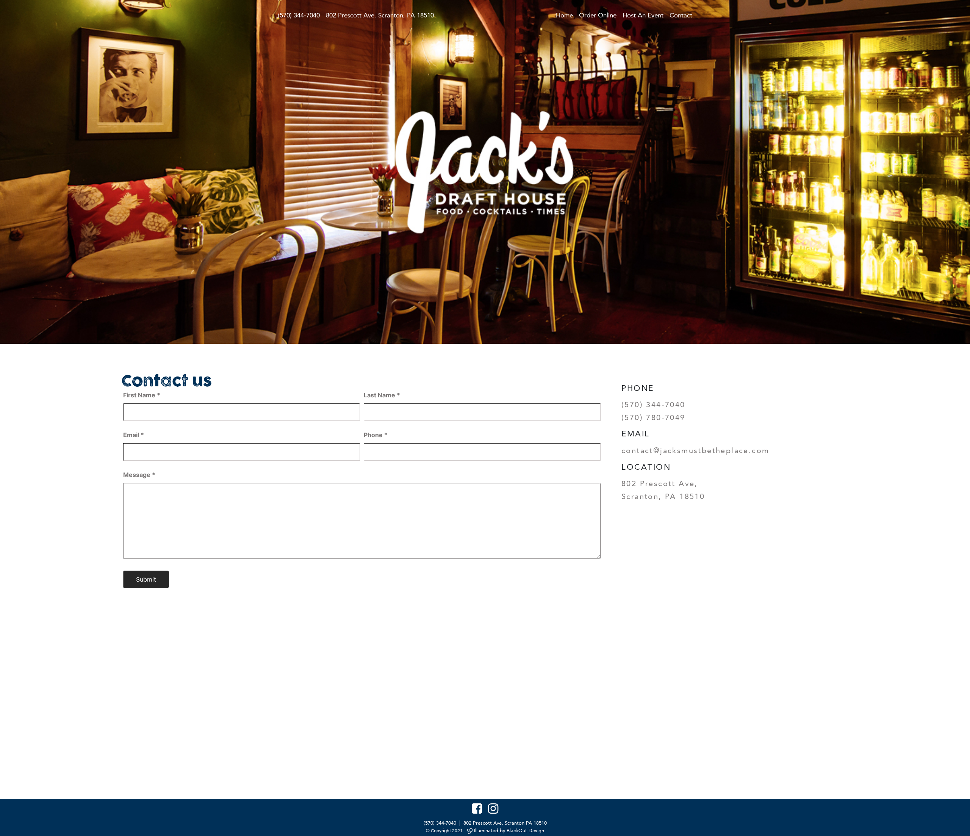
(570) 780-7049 (653, 417)
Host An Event (643, 15)
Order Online (597, 15)
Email (133, 435)
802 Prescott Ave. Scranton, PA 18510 (380, 15)
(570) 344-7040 (299, 15)
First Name (141, 395)
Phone (376, 435)
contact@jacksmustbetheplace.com (695, 450)
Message (139, 474)
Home (564, 15)
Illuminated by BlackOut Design (508, 830)
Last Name (382, 395)
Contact (681, 15)
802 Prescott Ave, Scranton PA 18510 (505, 823)
